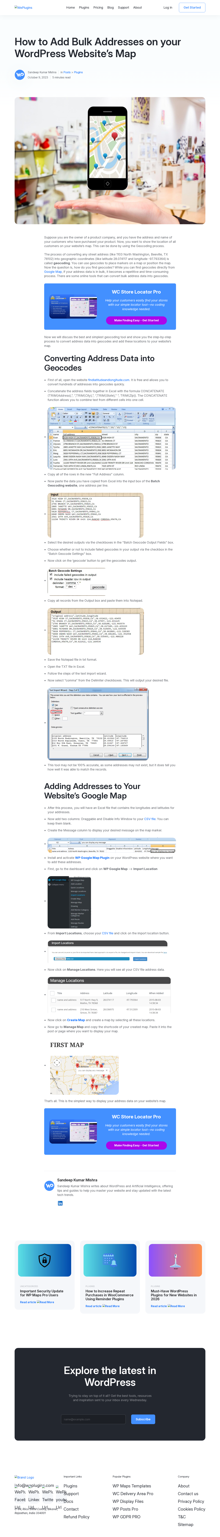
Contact (71, 1509)
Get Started (192, 7)
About (137, 7)
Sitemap (185, 1524)
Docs (68, 1501)
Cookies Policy (191, 1509)
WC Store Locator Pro (136, 292)
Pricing (98, 7)
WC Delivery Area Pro (133, 1493)
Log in (167, 7)
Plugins (84, 7)
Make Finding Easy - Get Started (136, 320)
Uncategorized (29, 1286)
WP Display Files (128, 1501)
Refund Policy (77, 1516)
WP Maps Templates (132, 1485)
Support (123, 7)
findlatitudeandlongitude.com (108, 380)
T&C (182, 1516)
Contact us (188, 1493)
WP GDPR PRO (126, 1516)
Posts (67, 72)
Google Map (53, 271)
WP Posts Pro (125, 1509)
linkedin (60, 1203)
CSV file (150, 819)
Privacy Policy (191, 1501)
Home (70, 7)
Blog (110, 7)
